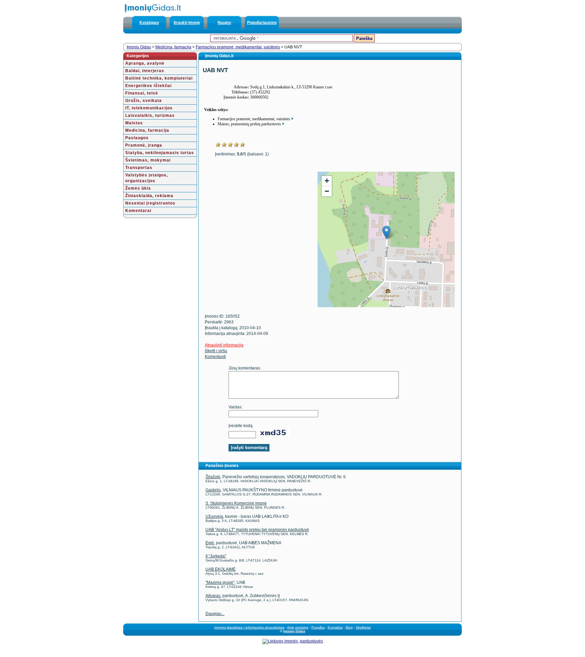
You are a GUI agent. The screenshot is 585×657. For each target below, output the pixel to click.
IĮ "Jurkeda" (215, 556)
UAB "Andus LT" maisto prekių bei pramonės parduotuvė (257, 529)
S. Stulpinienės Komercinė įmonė (236, 503)
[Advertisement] (256, 219)
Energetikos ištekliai (148, 85)
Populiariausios (262, 22)
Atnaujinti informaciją (224, 345)
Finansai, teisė (141, 93)
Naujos (224, 22)
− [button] (327, 191)
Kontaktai (335, 627)
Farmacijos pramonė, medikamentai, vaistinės (238, 47)
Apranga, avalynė (145, 63)
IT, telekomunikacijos (149, 108)
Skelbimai (363, 627)
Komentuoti (215, 356)
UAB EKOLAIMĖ (220, 569)
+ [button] (327, 180)
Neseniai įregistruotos (150, 203)
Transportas (138, 167)
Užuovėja (214, 516)
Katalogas (149, 22)
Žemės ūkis (138, 188)
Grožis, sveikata (143, 100)
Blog (349, 627)
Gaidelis (213, 490)
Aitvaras (212, 595)
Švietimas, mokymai (148, 160)
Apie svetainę (297, 627)
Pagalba (318, 627)
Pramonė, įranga (143, 145)
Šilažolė (212, 476)
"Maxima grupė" (220, 582)
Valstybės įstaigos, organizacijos (146, 178)
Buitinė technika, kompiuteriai (159, 78)
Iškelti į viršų (216, 350)
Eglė (209, 543)
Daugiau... (214, 613)
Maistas (134, 123)
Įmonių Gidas (139, 47)
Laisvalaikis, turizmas (150, 115)
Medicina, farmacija (173, 47)
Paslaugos (137, 137)
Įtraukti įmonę (187, 22)
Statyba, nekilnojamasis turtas (159, 152)
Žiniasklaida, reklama (149, 195)
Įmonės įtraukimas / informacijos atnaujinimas (249, 627)
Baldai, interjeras (144, 70)
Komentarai (138, 210)
